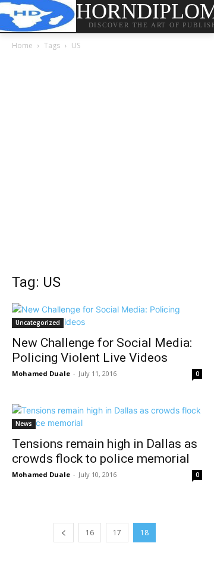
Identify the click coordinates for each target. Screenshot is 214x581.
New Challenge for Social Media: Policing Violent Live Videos (102, 350)
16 (90, 533)
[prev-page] (64, 532)
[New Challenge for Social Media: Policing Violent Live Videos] (107, 315)
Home (22, 45)
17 (117, 533)
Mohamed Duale (41, 373)
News (23, 423)
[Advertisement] (107, 165)
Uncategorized (37, 322)
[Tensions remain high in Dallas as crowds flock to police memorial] (107, 416)
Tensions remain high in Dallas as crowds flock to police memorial (104, 451)
